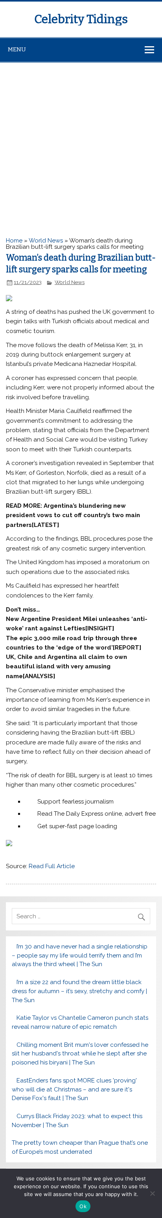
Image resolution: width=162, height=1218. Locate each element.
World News (46, 240)
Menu (17, 49)
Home (14, 240)
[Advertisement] (81, 147)
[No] (152, 1193)
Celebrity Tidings (81, 19)
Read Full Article (52, 866)
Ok (83, 1206)
